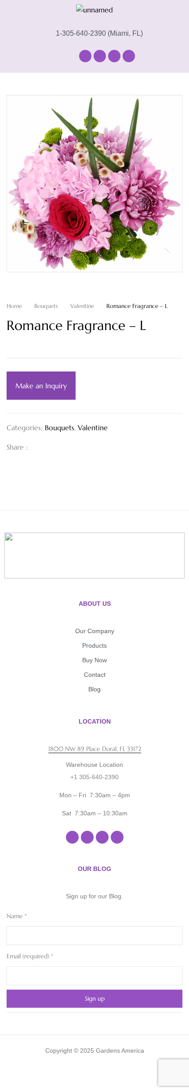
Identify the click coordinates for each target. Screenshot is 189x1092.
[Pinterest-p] (129, 56)
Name (17, 916)
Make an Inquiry (41, 385)
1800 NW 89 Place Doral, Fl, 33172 (94, 749)
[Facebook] (85, 56)
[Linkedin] (114, 56)
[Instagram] (100, 56)
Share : (17, 447)
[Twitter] (53, 447)
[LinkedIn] (67, 447)
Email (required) (30, 956)
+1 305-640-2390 (94, 777)
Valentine (82, 306)
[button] (40, 56)
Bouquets (46, 306)
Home (14, 306)
